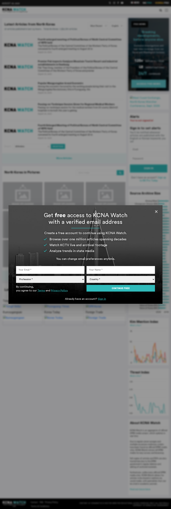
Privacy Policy (59, 290)
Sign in (102, 299)
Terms (41, 290)
